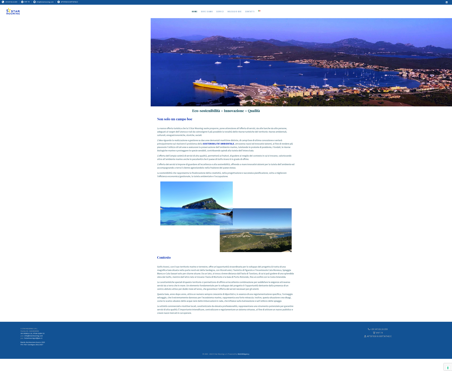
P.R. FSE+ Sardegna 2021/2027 (32, 345)
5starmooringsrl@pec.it (33, 338)
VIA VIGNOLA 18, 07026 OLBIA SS (32, 333)
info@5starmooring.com (33, 336)
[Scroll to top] (443, 366)
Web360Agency (243, 354)
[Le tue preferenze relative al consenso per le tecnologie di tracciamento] (448, 368)
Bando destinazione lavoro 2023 (33, 342)
